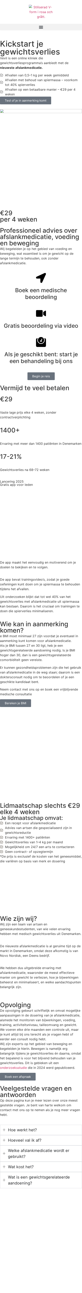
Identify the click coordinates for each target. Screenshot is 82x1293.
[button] (41, 27)
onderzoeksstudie (13, 1068)
